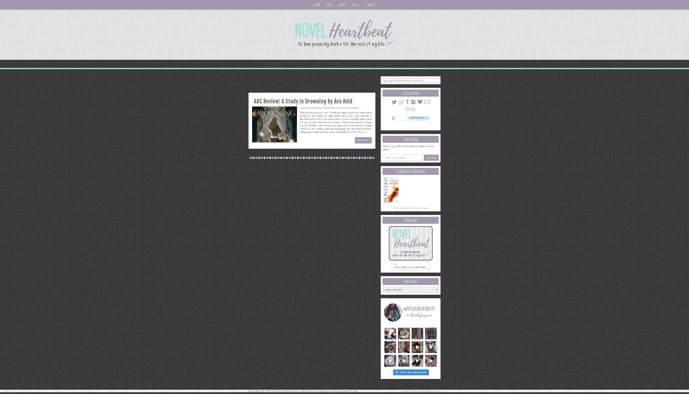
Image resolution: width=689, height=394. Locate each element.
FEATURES (358, 63)
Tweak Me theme (410, 391)
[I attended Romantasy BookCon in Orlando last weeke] (390, 334)
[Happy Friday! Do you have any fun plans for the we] (431, 334)
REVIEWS (297, 63)
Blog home (272, 63)
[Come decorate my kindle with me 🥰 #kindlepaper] (417, 361)
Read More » (363, 140)
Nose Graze (433, 391)
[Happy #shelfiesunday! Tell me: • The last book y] (404, 347)
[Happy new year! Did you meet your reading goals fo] (417, 334)
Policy (355, 5)
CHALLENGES (388, 63)
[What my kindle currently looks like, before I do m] (431, 361)
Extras (417, 63)
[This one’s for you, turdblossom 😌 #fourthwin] (431, 347)
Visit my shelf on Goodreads (411, 208)
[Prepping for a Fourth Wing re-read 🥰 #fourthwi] (390, 361)
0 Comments (352, 107)
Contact (370, 5)
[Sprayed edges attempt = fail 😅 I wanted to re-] (404, 361)
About (342, 5)
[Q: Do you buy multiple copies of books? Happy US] (404, 334)
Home (317, 5)
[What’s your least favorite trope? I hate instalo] (417, 347)
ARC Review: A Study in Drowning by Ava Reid (303, 101)
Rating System (328, 63)
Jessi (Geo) (315, 107)
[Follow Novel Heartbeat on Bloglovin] (419, 118)
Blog (329, 5)
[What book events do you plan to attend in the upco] (390, 347)
